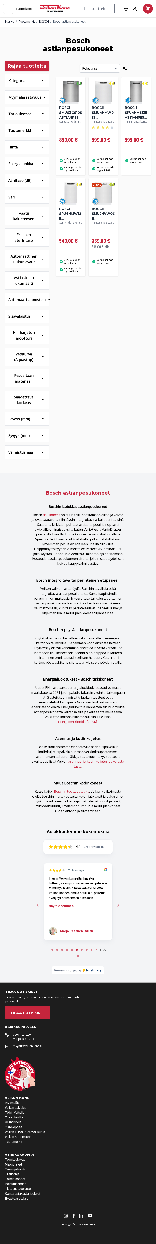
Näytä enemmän (61, 906)
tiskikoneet (51, 515)
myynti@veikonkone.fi (27, 1046)
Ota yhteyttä (14, 1117)
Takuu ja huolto (15, 1169)
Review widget (65, 970)
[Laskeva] (124, 68)
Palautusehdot (15, 1184)
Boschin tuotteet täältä (71, 791)
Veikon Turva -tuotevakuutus (25, 1132)
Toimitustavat (15, 1159)
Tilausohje (12, 1174)
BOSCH (44, 21)
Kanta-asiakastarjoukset (22, 1193)
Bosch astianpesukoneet (69, 21)
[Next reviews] (118, 905)
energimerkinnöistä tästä (77, 721)
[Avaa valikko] (8, 9)
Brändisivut (13, 1122)
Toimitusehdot (15, 1179)
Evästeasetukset (17, 1198)
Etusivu (9, 21)
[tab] (52, 949)
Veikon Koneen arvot (19, 1137)
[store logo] (55, 8)
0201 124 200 (22, 1034)
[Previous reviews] (38, 905)
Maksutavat (13, 1164)
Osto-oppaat (14, 1127)
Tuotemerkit (26, 21)
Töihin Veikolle (14, 1112)
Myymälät (12, 1102)
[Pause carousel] (78, 956)
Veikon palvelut (15, 1107)
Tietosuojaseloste (18, 1188)
